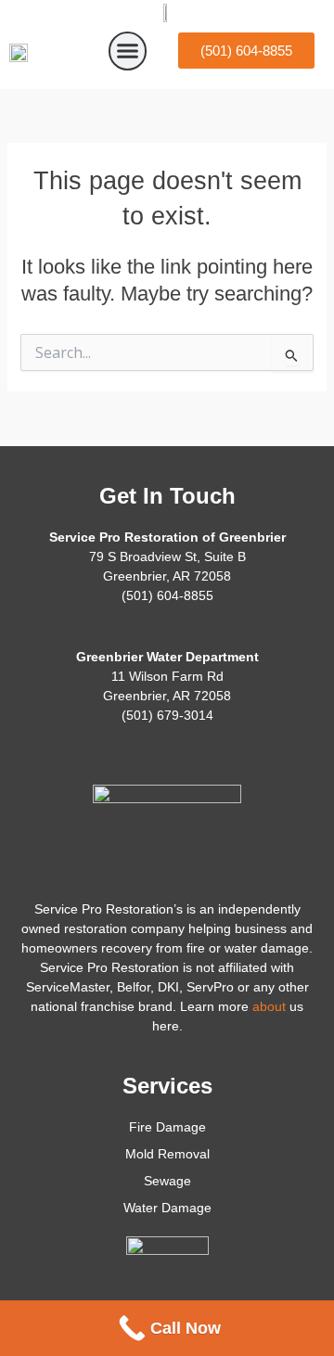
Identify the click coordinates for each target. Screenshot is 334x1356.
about (269, 1006)
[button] (128, 51)
